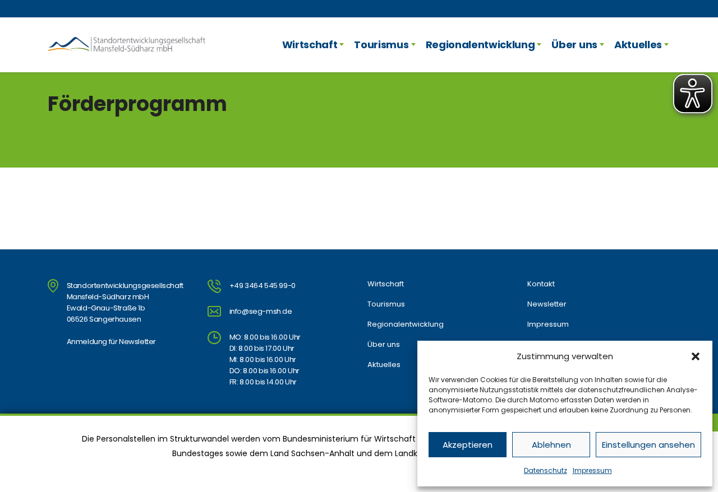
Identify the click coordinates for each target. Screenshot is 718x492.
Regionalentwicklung (480, 45)
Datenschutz (545, 470)
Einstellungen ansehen (648, 445)
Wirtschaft (310, 45)
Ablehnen (551, 445)
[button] (695, 356)
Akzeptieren (468, 445)
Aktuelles (638, 45)
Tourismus (381, 45)
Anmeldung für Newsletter (111, 341)
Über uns (574, 45)
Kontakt (541, 284)
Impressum (592, 470)
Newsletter (547, 304)
